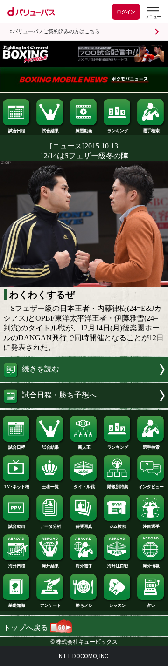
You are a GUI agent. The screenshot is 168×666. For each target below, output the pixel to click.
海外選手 (84, 566)
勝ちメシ (84, 605)
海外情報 (151, 566)
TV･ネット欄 (16, 486)
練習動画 (84, 130)
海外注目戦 (117, 566)
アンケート (50, 605)
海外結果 (50, 566)
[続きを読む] (84, 379)
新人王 (84, 447)
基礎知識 (16, 605)
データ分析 (50, 526)
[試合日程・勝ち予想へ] (84, 406)
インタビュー (151, 486)
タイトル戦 (84, 486)
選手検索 (151, 130)
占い (151, 605)
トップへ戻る (26, 628)
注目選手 (151, 526)
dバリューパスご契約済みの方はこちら (54, 31)
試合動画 (16, 526)
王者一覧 (50, 486)
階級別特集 (117, 486)
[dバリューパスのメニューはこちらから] (153, 13)
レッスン (117, 605)
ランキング (117, 130)
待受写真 (84, 526)
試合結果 (50, 130)
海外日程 (16, 566)
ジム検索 (117, 526)
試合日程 (16, 130)
